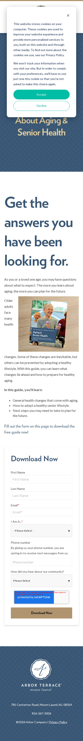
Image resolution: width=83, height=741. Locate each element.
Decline (42, 105)
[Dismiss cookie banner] (68, 16)
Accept (41, 94)
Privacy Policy (58, 722)
